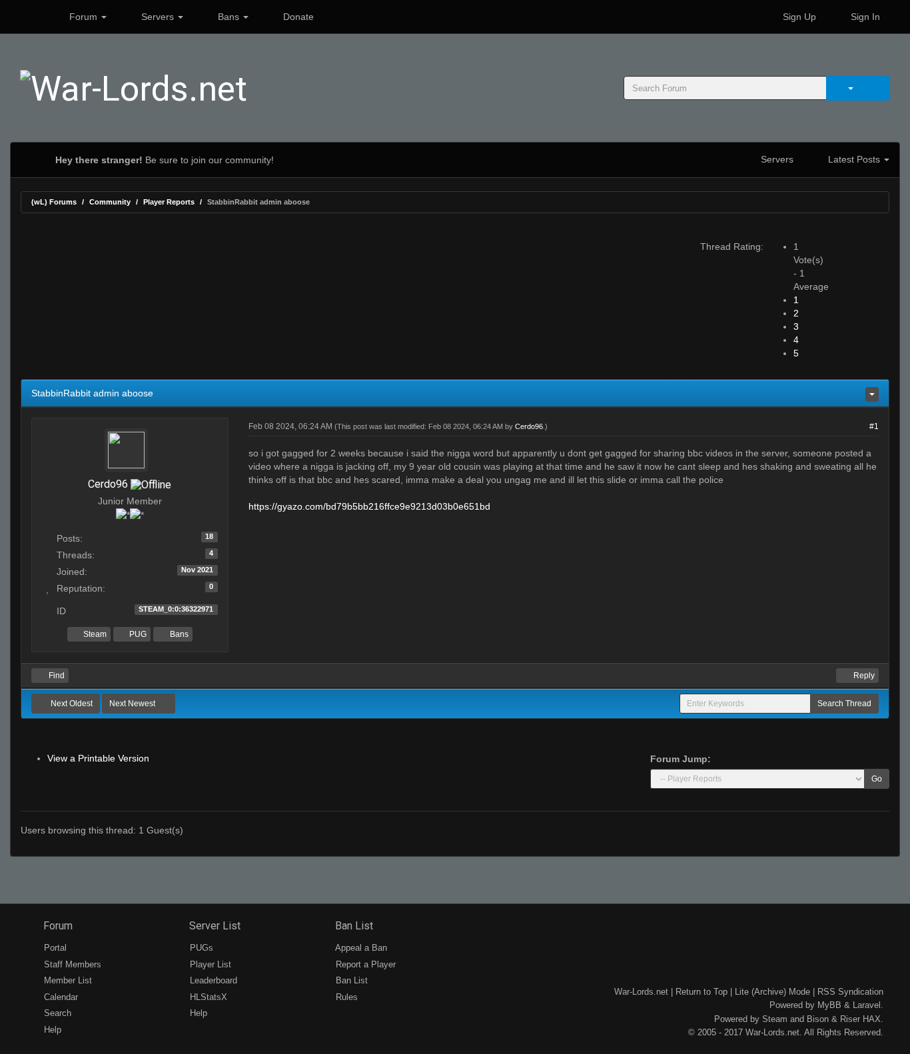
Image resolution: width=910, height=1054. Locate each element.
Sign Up (798, 16)
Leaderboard (212, 980)
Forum (83, 16)
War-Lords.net (641, 992)
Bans (228, 16)
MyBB (829, 1005)
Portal (54, 948)
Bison (818, 1019)
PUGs (200, 948)
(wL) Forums (54, 202)
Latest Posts (854, 159)
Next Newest (133, 703)
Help (51, 1030)
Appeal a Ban (360, 948)
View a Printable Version (98, 758)
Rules (345, 997)
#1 (874, 426)
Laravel (867, 1005)
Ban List (352, 925)
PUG (137, 634)
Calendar (59, 997)
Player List (209, 964)
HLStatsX (207, 997)
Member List (66, 980)
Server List (213, 925)
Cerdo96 (108, 484)
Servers (158, 16)
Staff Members (71, 964)
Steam (94, 634)
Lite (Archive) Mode (772, 992)
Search (56, 1013)
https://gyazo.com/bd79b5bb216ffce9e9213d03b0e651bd (369, 506)
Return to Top (701, 992)
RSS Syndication (850, 992)
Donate (297, 16)
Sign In (864, 16)
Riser (850, 1019)
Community (110, 202)
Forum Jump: (680, 759)
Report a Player (364, 964)
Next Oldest (71, 703)
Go (876, 779)
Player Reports (169, 202)
